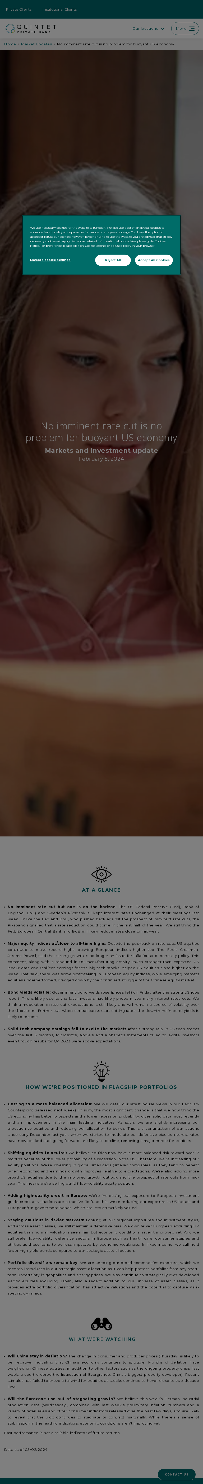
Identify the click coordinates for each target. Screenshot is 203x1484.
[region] (101, 245)
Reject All (113, 260)
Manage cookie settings (50, 260)
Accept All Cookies (154, 260)
